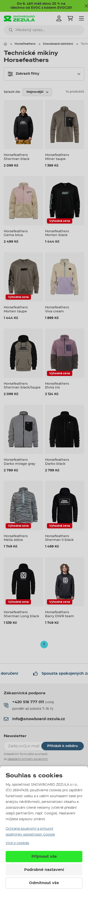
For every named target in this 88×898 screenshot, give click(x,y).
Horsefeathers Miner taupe (57, 157)
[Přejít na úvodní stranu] (5, 43)
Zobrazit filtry (27, 73)
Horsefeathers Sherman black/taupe (22, 385)
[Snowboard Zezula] (19, 18)
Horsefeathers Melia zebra (16, 538)
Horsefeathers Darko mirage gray (19, 461)
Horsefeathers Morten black (57, 233)
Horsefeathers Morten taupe (16, 309)
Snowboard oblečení (58, 43)
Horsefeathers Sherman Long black (21, 614)
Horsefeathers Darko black (57, 461)
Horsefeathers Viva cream (57, 309)
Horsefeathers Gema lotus (16, 233)
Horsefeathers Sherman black (17, 157)
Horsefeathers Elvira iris (57, 385)
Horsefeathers (25, 43)
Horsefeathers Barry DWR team (59, 614)
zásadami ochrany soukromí (28, 759)
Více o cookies (17, 843)
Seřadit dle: (12, 92)
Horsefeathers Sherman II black (59, 538)
